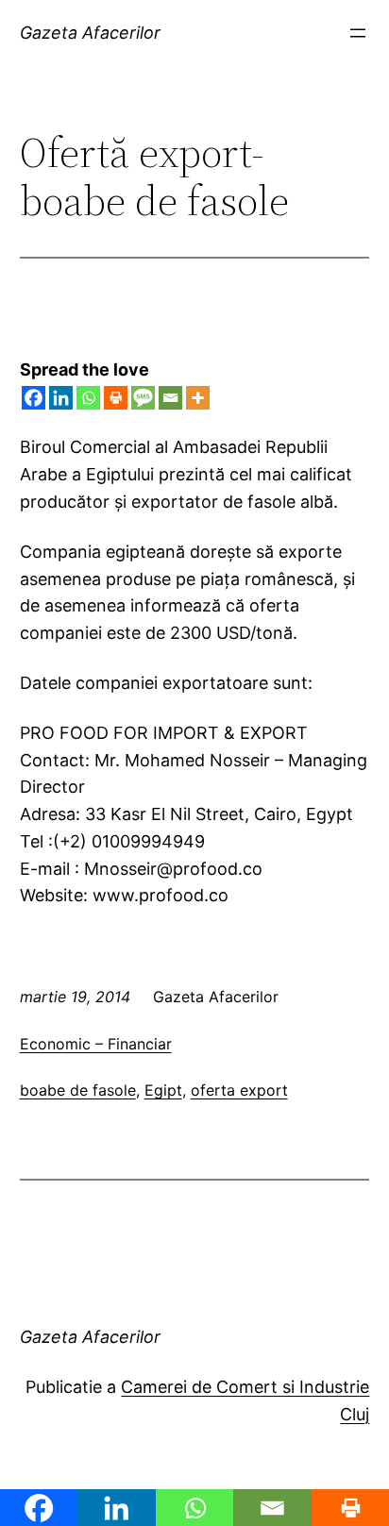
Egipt (163, 1090)
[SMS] (143, 398)
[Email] (170, 398)
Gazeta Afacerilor (90, 32)
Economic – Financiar (96, 1043)
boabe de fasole (78, 1090)
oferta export (239, 1090)
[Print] (115, 398)
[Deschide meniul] (358, 33)
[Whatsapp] (88, 398)
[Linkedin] (61, 398)
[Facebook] (33, 398)
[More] (198, 398)
